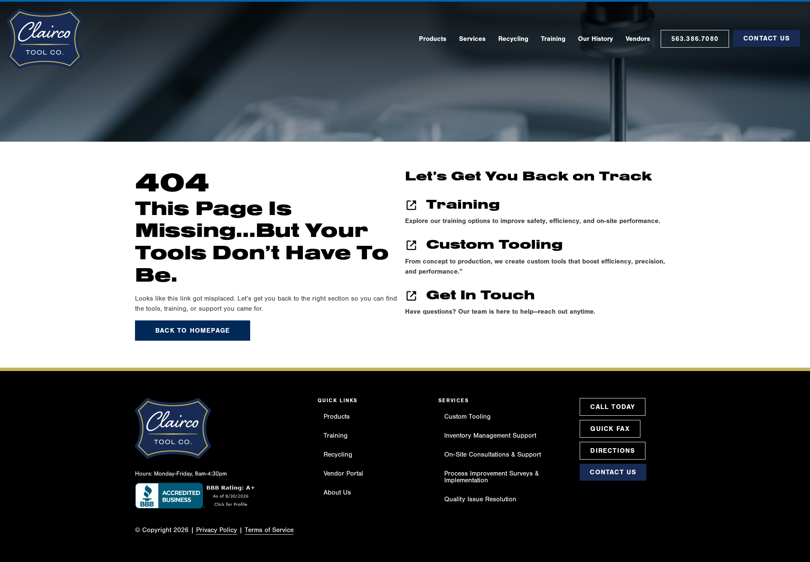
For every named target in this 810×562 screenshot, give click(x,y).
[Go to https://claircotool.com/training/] (540, 213)
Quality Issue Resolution (480, 499)
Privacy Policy (216, 530)
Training (336, 435)
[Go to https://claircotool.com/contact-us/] (540, 304)
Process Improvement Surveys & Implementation (491, 477)
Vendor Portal (343, 473)
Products (337, 416)
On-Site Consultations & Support (492, 454)
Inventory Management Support (490, 435)
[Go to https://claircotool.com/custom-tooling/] (540, 258)
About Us (337, 492)
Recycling (338, 454)
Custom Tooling (467, 416)
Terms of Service (269, 530)
